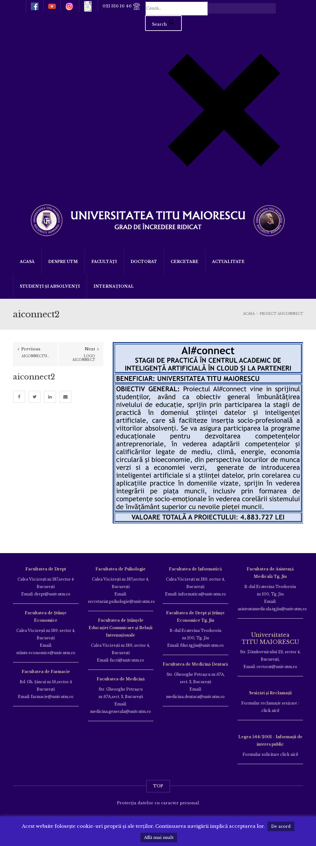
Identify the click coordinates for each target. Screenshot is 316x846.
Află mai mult (158, 837)
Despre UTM (63, 261)
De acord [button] (281, 826)
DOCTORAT (144, 261)
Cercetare (184, 261)
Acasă (27, 261)
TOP (158, 786)
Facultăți (104, 261)
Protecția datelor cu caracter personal (158, 803)
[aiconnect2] (208, 437)
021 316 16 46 (117, 6)
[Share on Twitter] (34, 397)
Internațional (114, 286)
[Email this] (65, 397)
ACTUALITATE (228, 261)
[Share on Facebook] (19, 397)
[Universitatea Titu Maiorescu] (158, 219)
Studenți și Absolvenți (50, 286)
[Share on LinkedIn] (50, 397)
